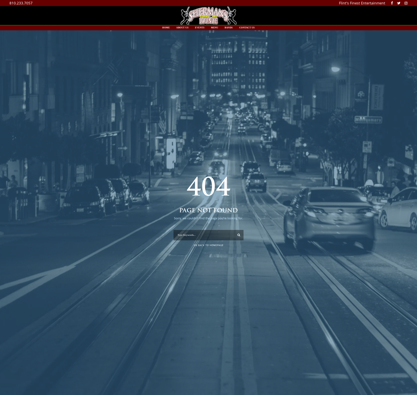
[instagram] (406, 2)
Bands (229, 27)
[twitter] (398, 2)
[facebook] (392, 2)
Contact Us (247, 27)
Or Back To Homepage (208, 245)
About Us (182, 27)
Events (199, 27)
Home (166, 27)
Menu (214, 27)
